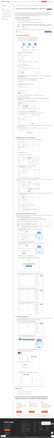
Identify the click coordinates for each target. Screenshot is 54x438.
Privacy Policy (27, 437)
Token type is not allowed (21, 390)
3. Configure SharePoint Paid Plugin (7, 14)
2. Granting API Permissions (6, 13)
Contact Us (49, 1)
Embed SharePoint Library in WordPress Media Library (25, 391)
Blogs (39, 426)
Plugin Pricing (31, 5)
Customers (47, 428)
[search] (53, 1)
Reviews (33, 411)
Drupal (24, 1)
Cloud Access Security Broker (26, 429)
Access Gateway (24, 433)
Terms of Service (31, 437)
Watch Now (45, 411)
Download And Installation (5, 10)
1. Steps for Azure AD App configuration (7, 11)
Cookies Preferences (36, 437)
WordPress (15, 1)
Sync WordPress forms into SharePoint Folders (24, 393)
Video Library (40, 429)
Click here (41, 179)
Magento (35, 431)
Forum (40, 432)
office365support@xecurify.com (41, 386)
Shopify (28, 1)
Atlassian (20, 1)
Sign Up (44, 1)
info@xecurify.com (8, 427)
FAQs (39, 431)
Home (12, 1)
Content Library (41, 428)
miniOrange (26, 28)
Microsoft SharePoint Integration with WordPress (21, 5)
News (46, 425)
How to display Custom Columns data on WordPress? (25, 394)
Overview (3, 8)
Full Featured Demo (48, 31)
